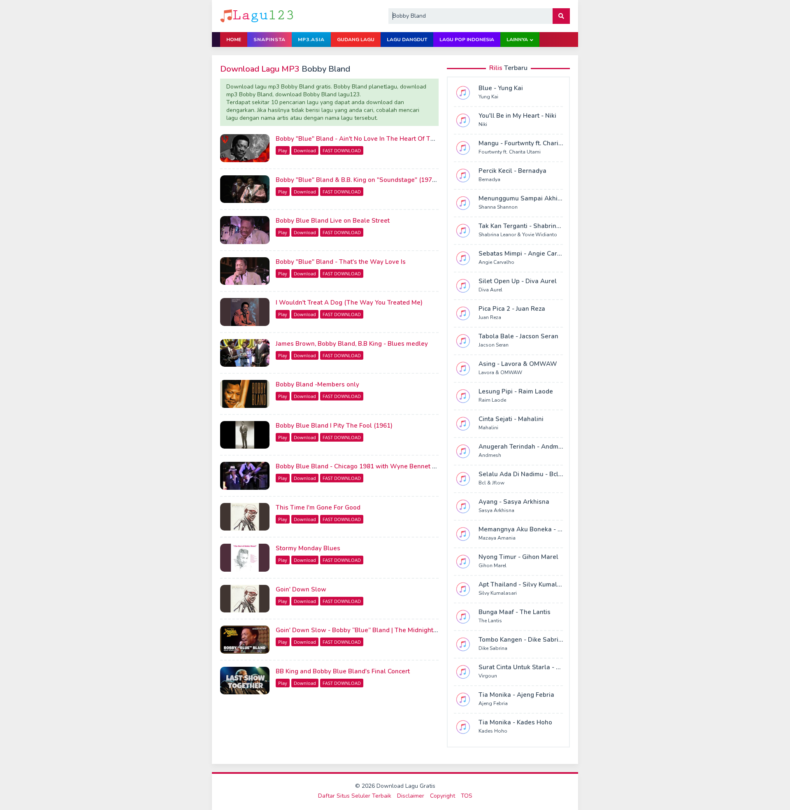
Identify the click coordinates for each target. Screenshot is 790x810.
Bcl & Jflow (491, 482)
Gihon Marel (493, 565)
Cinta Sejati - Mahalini (511, 419)
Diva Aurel (490, 289)
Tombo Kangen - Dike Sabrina (522, 639)
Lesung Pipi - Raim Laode (516, 391)
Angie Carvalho (496, 262)
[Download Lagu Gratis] (257, 15)
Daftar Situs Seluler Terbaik (354, 796)
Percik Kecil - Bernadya (512, 171)
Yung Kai (488, 96)
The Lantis (490, 620)
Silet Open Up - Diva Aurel (518, 281)
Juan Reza (490, 317)
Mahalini (488, 427)
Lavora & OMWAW (500, 372)
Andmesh (490, 455)
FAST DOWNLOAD (342, 150)
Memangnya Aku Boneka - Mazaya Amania (541, 529)
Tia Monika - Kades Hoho (515, 722)
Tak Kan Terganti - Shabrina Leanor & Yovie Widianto (557, 226)
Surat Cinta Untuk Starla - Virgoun (529, 667)
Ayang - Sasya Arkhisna (514, 502)
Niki (483, 124)
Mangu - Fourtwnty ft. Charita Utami (531, 143)
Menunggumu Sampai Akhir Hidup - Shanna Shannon (557, 198)
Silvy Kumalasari (498, 593)
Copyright (442, 796)
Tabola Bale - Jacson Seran (518, 336)
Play (282, 150)
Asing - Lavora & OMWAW (518, 364)
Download (305, 150)
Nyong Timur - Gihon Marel (518, 557)
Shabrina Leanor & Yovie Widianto (518, 234)
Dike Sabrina (493, 648)
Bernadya (489, 179)
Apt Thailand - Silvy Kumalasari (525, 584)
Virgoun (488, 676)
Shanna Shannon (498, 207)
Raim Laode (492, 400)
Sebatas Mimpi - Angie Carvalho (526, 253)
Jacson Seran (494, 345)
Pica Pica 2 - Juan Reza (512, 309)
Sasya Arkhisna (496, 510)
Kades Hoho (493, 731)
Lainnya (517, 39)
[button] (561, 16)
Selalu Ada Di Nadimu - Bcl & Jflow (530, 474)
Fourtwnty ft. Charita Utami (510, 152)
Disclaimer (410, 796)
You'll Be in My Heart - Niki (517, 116)
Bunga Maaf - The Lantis (515, 612)
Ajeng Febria (493, 703)
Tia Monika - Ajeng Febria (516, 695)
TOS (466, 796)
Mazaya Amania (497, 538)
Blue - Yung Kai (501, 88)
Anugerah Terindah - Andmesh (524, 446)
